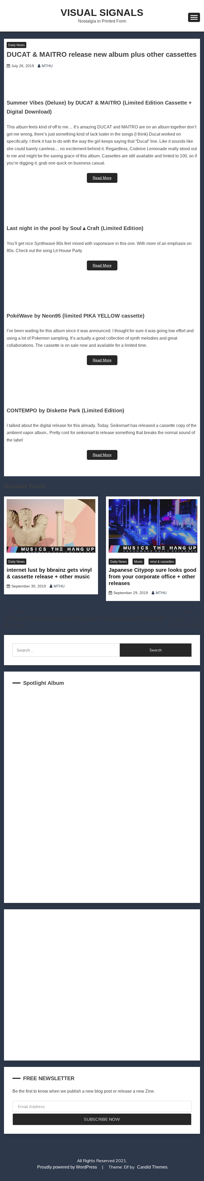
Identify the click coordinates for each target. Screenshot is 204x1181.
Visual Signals (102, 12)
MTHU (47, 66)
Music (138, 562)
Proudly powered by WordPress (67, 1167)
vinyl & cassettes (162, 562)
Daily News (16, 45)
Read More (102, 178)
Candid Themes (152, 1167)
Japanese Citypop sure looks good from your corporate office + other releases (152, 576)
